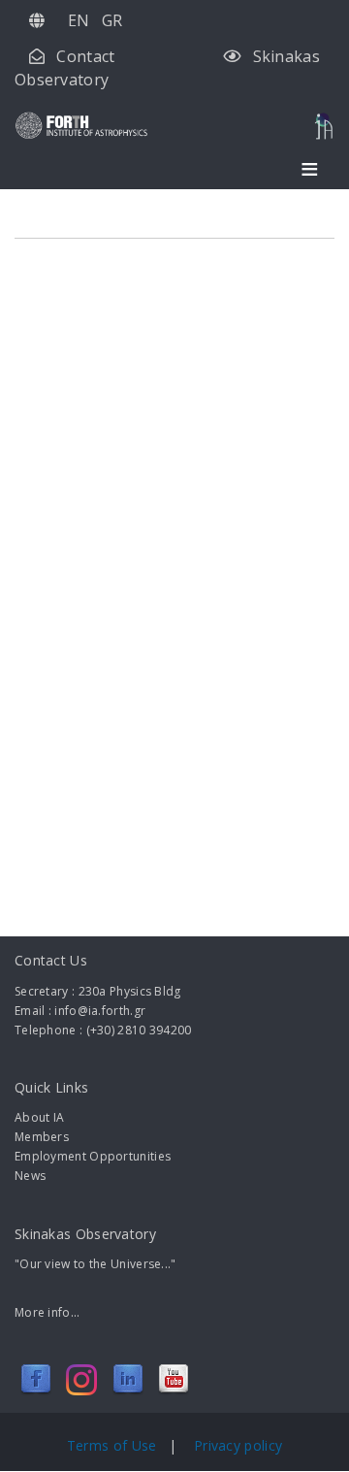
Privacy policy (238, 1445)
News (30, 1175)
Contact (85, 56)
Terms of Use (114, 1445)
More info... (47, 1312)
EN (79, 20)
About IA (39, 1117)
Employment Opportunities (93, 1156)
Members (42, 1137)
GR (112, 20)
